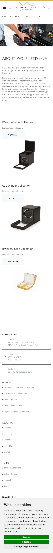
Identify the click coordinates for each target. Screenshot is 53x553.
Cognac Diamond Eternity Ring (16, 412)
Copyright (8, 486)
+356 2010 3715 (14, 357)
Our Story (8, 434)
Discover (12, 135)
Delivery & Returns (12, 474)
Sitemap (7, 427)
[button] (10, 8)
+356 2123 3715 (14, 360)
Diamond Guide (10, 399)
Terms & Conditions (12, 468)
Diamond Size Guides (13, 406)
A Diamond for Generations (15, 393)
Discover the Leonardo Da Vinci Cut (19, 387)
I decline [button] (26, 542)
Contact (7, 440)
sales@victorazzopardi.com (20, 372)
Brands (7, 452)
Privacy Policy (9, 480)
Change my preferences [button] (26, 546)
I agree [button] (26, 537)
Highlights (8, 446)
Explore (12, 198)
